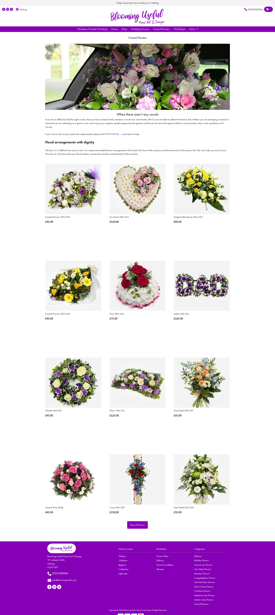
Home (114, 29)
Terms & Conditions (164, 565)
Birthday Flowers (201, 560)
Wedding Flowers (140, 29)
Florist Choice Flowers (204, 586)
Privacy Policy (162, 556)
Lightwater (123, 573)
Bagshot (122, 565)
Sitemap (159, 569)
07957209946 (255, 9)
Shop (124, 29)
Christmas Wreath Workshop (92, 29)
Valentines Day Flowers (204, 595)
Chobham (123, 560)
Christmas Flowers (202, 591)
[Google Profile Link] (11, 9)
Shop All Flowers (137, 525)
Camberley (123, 569)
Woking (122, 556)
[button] (137, 549)
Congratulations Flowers (204, 578)
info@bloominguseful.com (64, 580)
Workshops (179, 29)
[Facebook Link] (3, 9)
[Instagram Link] (7, 9)
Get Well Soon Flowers (204, 582)
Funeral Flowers (161, 29)
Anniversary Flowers (203, 565)
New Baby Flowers (202, 569)
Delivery (160, 560)
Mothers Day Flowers (203, 599)
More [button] (192, 29)
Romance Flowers (202, 573)
